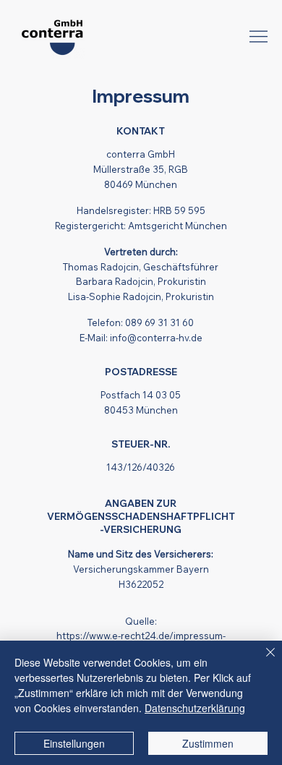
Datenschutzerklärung (195, 708)
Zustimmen (208, 743)
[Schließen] (261, 661)
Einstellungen (74, 743)
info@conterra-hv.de (156, 337)
